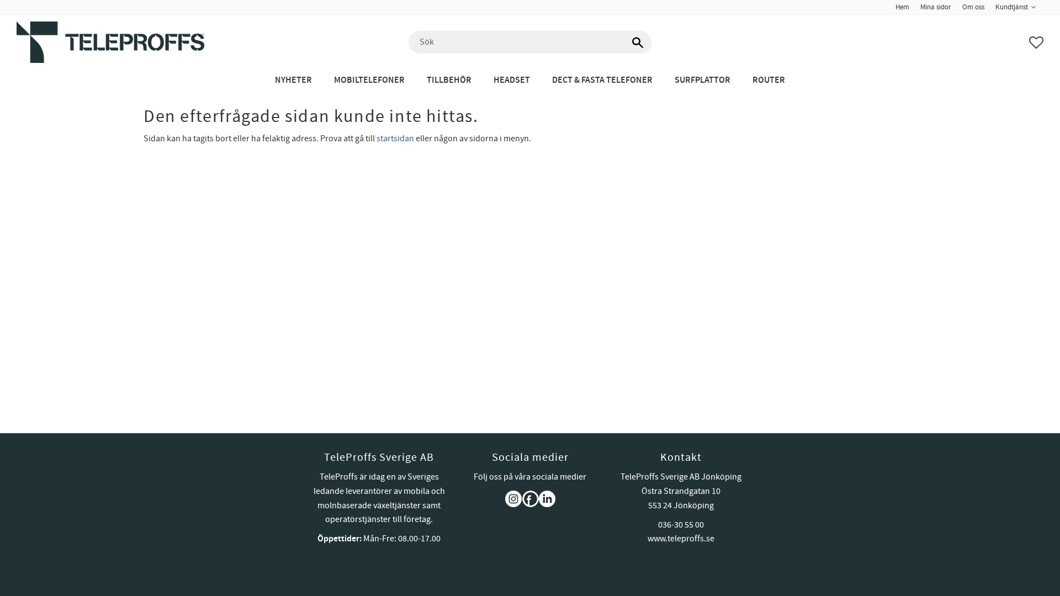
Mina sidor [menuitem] (935, 7)
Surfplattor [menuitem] (702, 80)
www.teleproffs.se (681, 538)
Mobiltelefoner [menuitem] (369, 80)
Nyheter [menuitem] (293, 80)
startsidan (395, 138)
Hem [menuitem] (902, 7)
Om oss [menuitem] (973, 7)
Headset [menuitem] (512, 80)
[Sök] (637, 42)
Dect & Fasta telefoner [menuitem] (602, 80)
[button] (1036, 42)
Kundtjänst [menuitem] (1011, 7)
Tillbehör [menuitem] (449, 80)
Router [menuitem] (768, 80)
